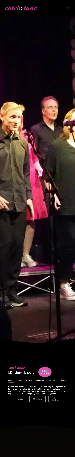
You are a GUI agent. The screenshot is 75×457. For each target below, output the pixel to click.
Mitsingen (37, 399)
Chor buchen (55, 399)
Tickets (19, 399)
